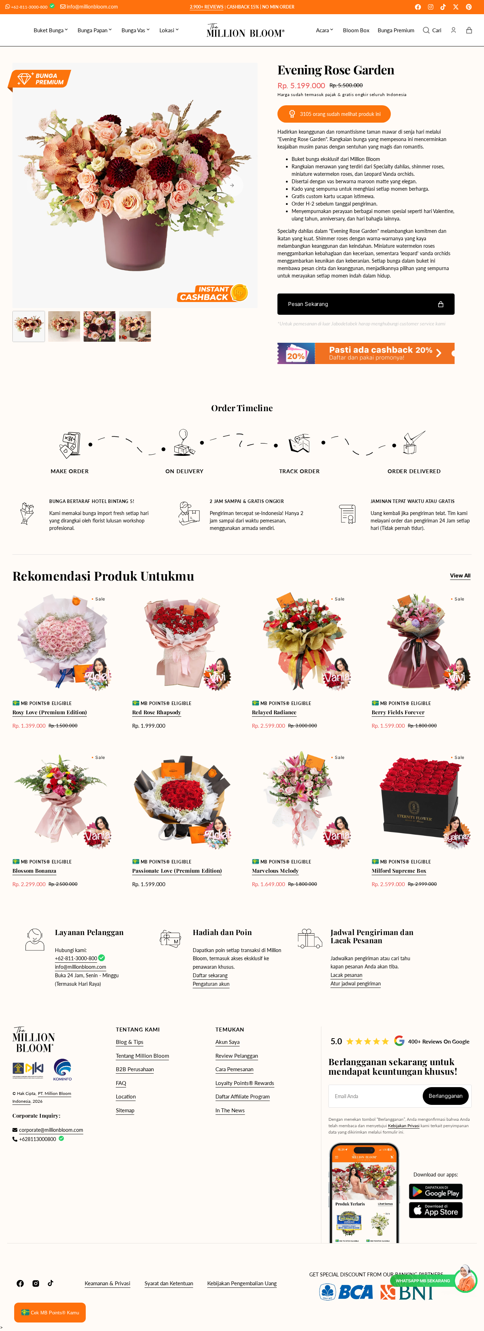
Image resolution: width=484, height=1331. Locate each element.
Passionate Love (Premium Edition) (177, 870)
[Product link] (62, 660)
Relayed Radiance (274, 712)
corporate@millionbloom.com (47, 1130)
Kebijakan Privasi (404, 1125)
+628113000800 (37, 1139)
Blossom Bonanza (34, 870)
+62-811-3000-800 (30, 7)
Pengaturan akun (211, 984)
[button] (432, 30)
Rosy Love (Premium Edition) (49, 712)
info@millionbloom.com (92, 7)
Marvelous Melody (275, 870)
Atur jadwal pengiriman (356, 983)
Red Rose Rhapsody (156, 712)
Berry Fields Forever (398, 712)
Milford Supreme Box (399, 870)
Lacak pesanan (346, 975)
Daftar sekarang (210, 975)
